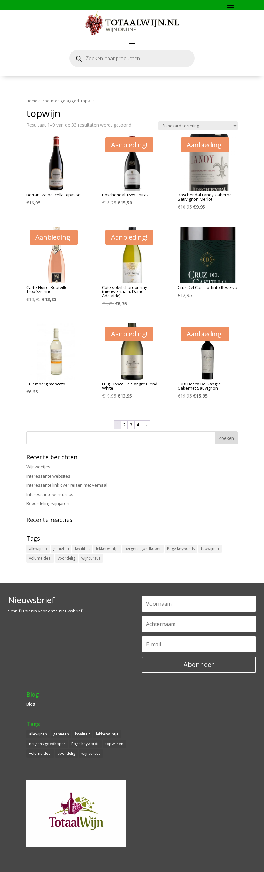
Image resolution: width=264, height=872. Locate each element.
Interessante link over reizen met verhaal (66, 485)
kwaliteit (82, 548)
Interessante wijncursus (49, 494)
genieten (61, 548)
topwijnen (210, 548)
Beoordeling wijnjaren (47, 503)
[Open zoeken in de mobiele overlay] (132, 58)
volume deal (40, 558)
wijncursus (90, 558)
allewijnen (38, 548)
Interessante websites (48, 476)
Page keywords (181, 548)
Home (31, 101)
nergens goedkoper (143, 548)
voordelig (66, 558)
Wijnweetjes (38, 466)
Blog (30, 704)
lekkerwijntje (107, 548)
